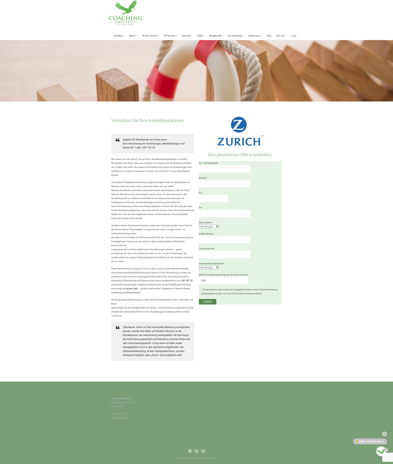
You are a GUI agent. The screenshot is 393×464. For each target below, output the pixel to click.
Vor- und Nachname (208, 163)
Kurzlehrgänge (235, 36)
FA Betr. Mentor (150, 36)
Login (293, 36)
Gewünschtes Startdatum (211, 263)
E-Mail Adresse (206, 234)
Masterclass (255, 36)
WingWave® (215, 36)
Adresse (203, 178)
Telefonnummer (207, 248)
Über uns (280, 36)
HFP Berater (170, 36)
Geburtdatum (205, 222)
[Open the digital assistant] (381, 451)
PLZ (201, 193)
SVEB (200, 36)
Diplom (132, 36)
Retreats (186, 36)
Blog (269, 36)
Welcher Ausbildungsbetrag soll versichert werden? (223, 275)
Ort (200, 207)
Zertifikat (118, 36)
